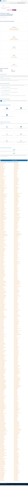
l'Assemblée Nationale (5, 84)
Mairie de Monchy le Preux (16, 370)
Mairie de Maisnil (15, 355)
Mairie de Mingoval (2, 368)
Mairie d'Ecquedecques (16, 262)
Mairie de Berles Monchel (2, 202)
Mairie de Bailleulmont (16, 188)
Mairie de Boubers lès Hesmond (17, 217)
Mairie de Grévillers (2, 297)
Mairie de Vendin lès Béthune (3, 458)
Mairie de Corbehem (2, 246)
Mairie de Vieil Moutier (16, 461)
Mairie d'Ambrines (2, 172)
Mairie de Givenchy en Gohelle (3, 291)
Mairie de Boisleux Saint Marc (3, 216)
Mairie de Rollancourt (2, 416)
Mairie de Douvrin (16, 258)
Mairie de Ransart (16, 406)
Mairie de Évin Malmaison (2, 273)
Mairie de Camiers (2, 233)
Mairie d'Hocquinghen (16, 319)
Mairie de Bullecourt (16, 227)
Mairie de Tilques (15, 450)
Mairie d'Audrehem (16, 181)
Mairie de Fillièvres (2, 278)
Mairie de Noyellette (16, 387)
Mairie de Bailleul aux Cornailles (3, 187)
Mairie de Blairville (2, 210)
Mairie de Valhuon (16, 455)
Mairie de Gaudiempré (16, 290)
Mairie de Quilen (15, 404)
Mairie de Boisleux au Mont (17, 215)
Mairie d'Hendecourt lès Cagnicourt (3, 309)
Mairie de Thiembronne (16, 448)
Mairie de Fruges (15, 288)
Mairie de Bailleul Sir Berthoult (3, 188)
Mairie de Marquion (2, 362)
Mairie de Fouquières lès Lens (3, 284)
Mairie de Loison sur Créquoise (3, 350)
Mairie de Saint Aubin (16, 424)
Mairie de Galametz (2, 289)
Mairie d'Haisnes (15, 301)
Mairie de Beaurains (2, 197)
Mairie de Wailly (15, 467)
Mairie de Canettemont (16, 235)
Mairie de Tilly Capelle (2, 450)
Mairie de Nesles (2, 378)
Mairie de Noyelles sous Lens (3, 387)
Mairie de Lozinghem (16, 353)
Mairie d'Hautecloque (16, 307)
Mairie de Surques (16, 445)
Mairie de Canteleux (16, 236)
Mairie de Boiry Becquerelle (3, 213)
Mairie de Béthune (2, 204)
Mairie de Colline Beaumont (3, 243)
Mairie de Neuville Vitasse (2, 381)
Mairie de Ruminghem (2, 420)
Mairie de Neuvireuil (16, 381)
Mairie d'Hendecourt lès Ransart (17, 309)
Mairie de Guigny (15, 299)
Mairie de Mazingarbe (16, 364)
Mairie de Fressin (2, 287)
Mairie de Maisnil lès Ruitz (2, 356)
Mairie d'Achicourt (16, 163)
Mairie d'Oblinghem (16, 388)
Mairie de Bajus (15, 189)
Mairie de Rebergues (16, 407)
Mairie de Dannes (16, 254)
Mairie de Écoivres (2, 261)
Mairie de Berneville (2, 203)
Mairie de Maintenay (2, 355)
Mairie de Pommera (16, 398)
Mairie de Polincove (2, 398)
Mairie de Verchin (16, 458)
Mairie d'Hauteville (2, 308)
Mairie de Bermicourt (16, 202)
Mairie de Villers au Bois (2, 462)
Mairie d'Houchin (2, 320)
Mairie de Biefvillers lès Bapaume (3, 208)
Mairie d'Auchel (1, 179)
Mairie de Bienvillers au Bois (17, 208)
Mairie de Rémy (1, 411)
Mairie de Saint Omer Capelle (17, 431)
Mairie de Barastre (2, 191)
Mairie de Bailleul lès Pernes (17, 187)
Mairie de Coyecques (16, 250)
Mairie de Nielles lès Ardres (3, 382)
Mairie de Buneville (16, 228)
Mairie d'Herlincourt (2, 313)
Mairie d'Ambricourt (16, 171)
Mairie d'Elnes (1, 264)
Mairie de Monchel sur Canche (3, 369)
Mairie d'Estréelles (16, 271)
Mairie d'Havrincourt (16, 308)
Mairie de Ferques (2, 276)
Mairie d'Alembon (16, 169)
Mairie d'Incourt (1, 325)
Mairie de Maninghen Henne (3, 358)
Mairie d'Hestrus (2, 318)
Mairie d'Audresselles (2, 182)
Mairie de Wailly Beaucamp (3, 468)
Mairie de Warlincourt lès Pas (17, 470)
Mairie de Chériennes (2, 240)
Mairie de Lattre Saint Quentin (17, 334)
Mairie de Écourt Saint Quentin (17, 261)
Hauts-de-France (18, 75)
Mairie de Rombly (16, 416)
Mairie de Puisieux (2, 401)
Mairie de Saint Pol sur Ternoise (3, 432)
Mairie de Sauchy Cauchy (16, 437)
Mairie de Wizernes (16, 478)
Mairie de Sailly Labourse (2, 422)
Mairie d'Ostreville (16, 391)
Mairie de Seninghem (16, 440)
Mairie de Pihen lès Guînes (2, 397)
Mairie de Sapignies (2, 436)
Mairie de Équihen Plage (2, 266)
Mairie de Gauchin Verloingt (3, 290)
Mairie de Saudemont (16, 438)
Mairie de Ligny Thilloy (16, 347)
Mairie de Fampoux (2, 274)
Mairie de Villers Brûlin (2, 463)
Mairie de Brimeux (2, 225)
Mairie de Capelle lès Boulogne (17, 328)
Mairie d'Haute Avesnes (2, 307)
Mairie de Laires (1, 333)
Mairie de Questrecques (2, 403)
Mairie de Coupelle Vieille (16, 248)
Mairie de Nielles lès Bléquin (17, 382)
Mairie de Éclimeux (16, 260)
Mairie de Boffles (15, 212)
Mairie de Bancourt (16, 190)
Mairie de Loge (1, 330)
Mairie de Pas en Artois (2, 394)
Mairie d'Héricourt (2, 312)
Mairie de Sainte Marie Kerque (3, 434)
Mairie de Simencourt (16, 443)
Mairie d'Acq (1, 165)
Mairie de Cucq (1, 253)
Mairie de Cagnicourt (2, 230)
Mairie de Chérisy (15, 240)
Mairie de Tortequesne (16, 452)
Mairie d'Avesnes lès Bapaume (3, 185)
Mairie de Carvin (1, 238)
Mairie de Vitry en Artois (16, 466)
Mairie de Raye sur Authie (2, 407)
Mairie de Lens (1, 341)
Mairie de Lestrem (16, 342)
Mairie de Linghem (16, 348)
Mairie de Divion (15, 256)
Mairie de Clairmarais (16, 241)
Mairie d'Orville (1, 391)
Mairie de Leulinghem (16, 343)
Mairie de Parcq (15, 335)
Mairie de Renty (15, 411)
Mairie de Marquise (16, 362)
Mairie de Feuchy (2, 277)
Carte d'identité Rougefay (14, 38)
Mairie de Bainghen (2, 189)
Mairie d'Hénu (1, 311)
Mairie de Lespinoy (2, 342)
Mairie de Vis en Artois (2, 466)
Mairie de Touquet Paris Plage (17, 337)
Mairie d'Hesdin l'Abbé (2, 317)
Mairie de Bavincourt (2, 193)
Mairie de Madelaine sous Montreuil (17, 330)
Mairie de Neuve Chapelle (16, 379)
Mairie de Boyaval (16, 222)
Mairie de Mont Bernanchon (17, 371)
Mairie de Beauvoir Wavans (3, 198)
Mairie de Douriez (2, 258)
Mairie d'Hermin (15, 314)
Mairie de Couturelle (2, 250)
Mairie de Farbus (15, 274)
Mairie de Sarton (2, 437)
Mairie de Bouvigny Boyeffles (3, 222)
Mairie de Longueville (16, 351)
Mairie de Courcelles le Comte (3, 249)
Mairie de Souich (2, 337)
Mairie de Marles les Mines (16, 361)
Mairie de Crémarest (2, 251)
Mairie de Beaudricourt (16, 194)
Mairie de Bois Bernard (2, 214)
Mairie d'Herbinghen (16, 311)
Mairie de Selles (15, 439)
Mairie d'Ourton (1, 392)
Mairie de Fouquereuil (2, 283)
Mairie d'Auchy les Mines (16, 180)
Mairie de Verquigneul (16, 459)
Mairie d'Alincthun (16, 170)
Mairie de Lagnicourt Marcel (17, 332)
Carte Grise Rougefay (14, 56)
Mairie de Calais (15, 230)
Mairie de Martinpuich (2, 363)
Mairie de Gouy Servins (16, 295)
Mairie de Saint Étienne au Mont (17, 425)
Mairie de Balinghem (2, 190)
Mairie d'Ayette (1, 186)
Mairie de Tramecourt (16, 453)
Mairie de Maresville (2, 361)
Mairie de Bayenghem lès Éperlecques (18, 193)
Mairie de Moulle (2, 375)
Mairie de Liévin (1, 346)
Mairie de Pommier (2, 399)
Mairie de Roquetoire (2, 417)
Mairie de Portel (15, 336)
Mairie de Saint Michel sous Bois (17, 430)
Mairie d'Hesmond (16, 317)
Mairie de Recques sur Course (17, 409)
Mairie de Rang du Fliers (2, 406)
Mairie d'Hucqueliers (16, 322)
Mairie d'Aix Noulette (2, 169)
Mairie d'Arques (15, 176)
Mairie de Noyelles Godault (3, 385)
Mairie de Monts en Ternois (17, 373)
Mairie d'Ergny (1, 267)
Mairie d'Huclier (1, 322)
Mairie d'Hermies (2, 314)
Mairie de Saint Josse (16, 427)
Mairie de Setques (16, 442)
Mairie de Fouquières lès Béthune (17, 283)
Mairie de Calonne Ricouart (3, 231)
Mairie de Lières (1, 345)
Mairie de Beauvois (16, 198)
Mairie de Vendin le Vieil (16, 457)
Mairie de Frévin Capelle (2, 288)
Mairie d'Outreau (15, 392)
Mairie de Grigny (15, 297)
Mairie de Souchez (2, 445)
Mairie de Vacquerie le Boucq (17, 454)
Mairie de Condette (16, 244)
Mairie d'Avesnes (2, 184)
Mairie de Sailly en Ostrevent (17, 421)
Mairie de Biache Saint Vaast (17, 207)
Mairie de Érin (15, 267)
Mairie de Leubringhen (2, 343)
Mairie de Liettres (16, 345)
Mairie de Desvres (16, 255)
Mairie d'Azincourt (16, 186)
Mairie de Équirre (15, 266)
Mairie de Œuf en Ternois (16, 480)
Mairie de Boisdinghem (16, 214)
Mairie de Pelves (15, 394)
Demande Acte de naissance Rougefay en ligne (14, 28)
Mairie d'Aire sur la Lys (16, 167)
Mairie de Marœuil (16, 363)
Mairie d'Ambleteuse (2, 171)
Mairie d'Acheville (2, 163)
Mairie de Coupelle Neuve (2, 248)
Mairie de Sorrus (2, 444)
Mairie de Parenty (16, 393)
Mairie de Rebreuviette (2, 408)
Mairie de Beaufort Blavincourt (3, 195)
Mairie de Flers (1, 279)
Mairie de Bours (1, 221)
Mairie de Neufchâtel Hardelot (17, 378)
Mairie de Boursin (16, 221)
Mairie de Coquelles (16, 245)
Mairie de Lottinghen (16, 352)
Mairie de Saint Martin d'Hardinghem (18, 429)
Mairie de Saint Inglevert (2, 427)
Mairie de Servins (2, 442)
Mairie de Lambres (16, 333)
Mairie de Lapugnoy (2, 334)
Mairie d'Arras (1, 177)
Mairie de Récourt (2, 409)
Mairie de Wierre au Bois (16, 473)
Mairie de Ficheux (16, 277)
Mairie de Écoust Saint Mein (3, 262)
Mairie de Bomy (15, 216)
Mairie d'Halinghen (2, 302)
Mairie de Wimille (15, 475)
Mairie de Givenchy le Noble (17, 291)
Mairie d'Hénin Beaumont (2, 310)
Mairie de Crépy (15, 251)
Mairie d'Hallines (15, 302)
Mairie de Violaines (16, 465)
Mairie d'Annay (1, 174)
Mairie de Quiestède (2, 404)
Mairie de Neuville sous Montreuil (17, 380)
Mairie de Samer (15, 435)
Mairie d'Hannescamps (16, 304)
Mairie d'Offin (15, 389)
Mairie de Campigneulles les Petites (3, 235)
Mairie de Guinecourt (2, 300)
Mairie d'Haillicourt (2, 301)
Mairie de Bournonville (16, 220)
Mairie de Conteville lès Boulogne (3, 245)
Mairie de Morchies (2, 374)
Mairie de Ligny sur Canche (3, 347)
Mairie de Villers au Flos (16, 462)
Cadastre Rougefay (14, 48)
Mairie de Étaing (1, 272)
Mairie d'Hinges (1, 319)
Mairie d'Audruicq (16, 182)
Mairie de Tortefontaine (2, 452)
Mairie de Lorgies (2, 352)
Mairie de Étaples (15, 272)
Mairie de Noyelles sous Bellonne (17, 386)
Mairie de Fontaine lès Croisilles (17, 281)
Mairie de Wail (1, 467)
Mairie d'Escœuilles (16, 268)
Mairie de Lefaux (2, 340)
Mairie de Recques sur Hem (3, 410)
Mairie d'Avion (15, 185)
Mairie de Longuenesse (2, 351)
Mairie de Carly (15, 237)
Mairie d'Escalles (1, 268)
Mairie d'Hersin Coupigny (16, 315)
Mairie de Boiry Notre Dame (17, 213)
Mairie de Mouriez (16, 375)
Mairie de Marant (15, 358)
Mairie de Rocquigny (16, 415)
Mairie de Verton (15, 460)
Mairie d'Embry (15, 264)
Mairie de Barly (1, 192)
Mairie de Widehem (2, 473)
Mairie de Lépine (15, 341)
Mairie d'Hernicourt (2, 315)
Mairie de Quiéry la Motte (16, 403)
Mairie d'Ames (15, 172)
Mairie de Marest (15, 360)
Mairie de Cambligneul (2, 232)
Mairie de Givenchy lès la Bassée (3, 292)
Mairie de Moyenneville (2, 376)
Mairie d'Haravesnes (16, 305)
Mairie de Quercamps (16, 402)
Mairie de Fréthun (16, 287)
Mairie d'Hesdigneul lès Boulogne (3, 316)
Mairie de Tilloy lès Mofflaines (17, 449)
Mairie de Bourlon (2, 220)
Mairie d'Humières (2, 324)
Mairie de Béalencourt (2, 194)
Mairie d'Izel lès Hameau (2, 327)
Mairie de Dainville (2, 254)
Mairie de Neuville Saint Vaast (3, 380)
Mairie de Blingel (2, 212)
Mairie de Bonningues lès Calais (3, 217)
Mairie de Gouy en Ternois (16, 294)
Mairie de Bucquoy (16, 226)
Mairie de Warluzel (16, 471)
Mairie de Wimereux (2, 475)
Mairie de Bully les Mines (2, 228)
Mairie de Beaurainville (16, 197)
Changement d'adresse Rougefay (14, 65)
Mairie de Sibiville (2, 443)
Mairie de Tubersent (2, 454)
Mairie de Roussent (16, 417)
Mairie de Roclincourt (2, 415)
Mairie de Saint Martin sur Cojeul (3, 430)
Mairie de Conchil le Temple (17, 243)
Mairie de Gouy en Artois (2, 294)
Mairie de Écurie (1, 263)
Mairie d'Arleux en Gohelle (2, 176)
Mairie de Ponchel (2, 336)
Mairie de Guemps (2, 299)
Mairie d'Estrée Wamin (2, 271)
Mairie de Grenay (15, 296)
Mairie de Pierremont (2, 396)
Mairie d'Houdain (16, 320)
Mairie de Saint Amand (2, 424)
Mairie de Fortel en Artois (16, 282)
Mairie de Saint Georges (2, 426)
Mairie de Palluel (2, 393)
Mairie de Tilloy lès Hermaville (3, 449)
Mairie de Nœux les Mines (2, 388)
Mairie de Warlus (2, 471)
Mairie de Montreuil (2, 373)
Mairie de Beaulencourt (16, 195)
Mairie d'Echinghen (2, 260)
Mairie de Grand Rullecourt (3, 296)
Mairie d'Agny (1, 167)
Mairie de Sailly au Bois (2, 421)
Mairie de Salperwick (2, 435)
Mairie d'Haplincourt (2, 305)
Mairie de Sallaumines (16, 434)
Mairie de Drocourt (2, 259)
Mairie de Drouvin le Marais (17, 259)
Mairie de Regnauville (16, 410)
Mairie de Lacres (1, 332)
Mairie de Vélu (1, 457)
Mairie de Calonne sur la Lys (17, 231)
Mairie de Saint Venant (16, 433)
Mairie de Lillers (1, 348)
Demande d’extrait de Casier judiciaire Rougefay (14, 39)
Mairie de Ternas (2, 447)
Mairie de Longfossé (16, 350)
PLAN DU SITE (4, 483)
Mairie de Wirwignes (16, 476)
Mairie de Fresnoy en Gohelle (17, 286)
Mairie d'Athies (15, 177)
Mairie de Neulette (2, 379)
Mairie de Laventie (2, 335)
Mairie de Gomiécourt (16, 292)
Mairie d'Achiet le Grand (2, 164)
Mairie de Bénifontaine (16, 200)
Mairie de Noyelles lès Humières (17, 385)
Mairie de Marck (1, 359)
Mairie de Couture (2, 329)
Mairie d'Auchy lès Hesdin (2, 180)
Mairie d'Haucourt (2, 306)
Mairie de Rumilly (15, 419)
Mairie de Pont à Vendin (16, 399)
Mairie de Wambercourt (16, 468)
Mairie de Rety (1, 412)
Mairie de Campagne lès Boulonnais (17, 233)
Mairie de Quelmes (2, 402)
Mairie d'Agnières (15, 166)
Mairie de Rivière (2, 414)
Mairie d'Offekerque (2, 389)
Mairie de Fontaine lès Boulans (3, 281)
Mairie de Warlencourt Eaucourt (3, 470)
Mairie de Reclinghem (16, 408)
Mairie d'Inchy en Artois (16, 324)
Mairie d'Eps (15, 265)
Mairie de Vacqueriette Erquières (3, 455)
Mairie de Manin (1, 357)
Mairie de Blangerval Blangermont (17, 210)
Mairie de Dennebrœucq (2, 255)
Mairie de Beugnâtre (2, 205)
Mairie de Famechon (16, 273)
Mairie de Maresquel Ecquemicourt (3, 360)
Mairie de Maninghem (16, 357)
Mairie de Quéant (16, 401)
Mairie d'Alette (1, 170)
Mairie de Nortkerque (16, 384)
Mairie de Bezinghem (2, 207)
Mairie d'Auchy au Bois (16, 179)
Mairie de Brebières (16, 223)
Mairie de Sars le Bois (16, 436)
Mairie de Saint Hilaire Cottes (17, 426)
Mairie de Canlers (2, 236)
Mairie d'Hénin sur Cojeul (16, 310)
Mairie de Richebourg (16, 412)
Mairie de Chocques (2, 241)
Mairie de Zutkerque (2, 480)
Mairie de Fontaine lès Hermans (3, 282)
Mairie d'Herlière (15, 329)
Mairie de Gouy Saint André (3, 295)
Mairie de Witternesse (16, 477)
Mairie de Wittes (1, 478)
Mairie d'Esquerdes (2, 269)
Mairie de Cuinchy (16, 253)
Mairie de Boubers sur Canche (3, 218)
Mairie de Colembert (16, 242)
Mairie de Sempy (2, 440)
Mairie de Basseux (16, 192)
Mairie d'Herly (15, 313)
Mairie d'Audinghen (2, 181)
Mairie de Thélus (15, 447)
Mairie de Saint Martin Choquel (3, 429)
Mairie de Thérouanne (2, 448)
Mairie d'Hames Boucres (2, 304)
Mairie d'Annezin (2, 175)
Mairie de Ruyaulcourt (16, 420)
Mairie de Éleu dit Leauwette (17, 263)
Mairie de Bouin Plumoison (16, 218)
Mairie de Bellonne (2, 200)
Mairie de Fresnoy (2, 286)
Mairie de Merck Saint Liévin (17, 366)
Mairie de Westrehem (2, 472)
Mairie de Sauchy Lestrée (2, 438)
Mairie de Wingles (2, 476)
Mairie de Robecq (16, 414)
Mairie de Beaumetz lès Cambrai (3, 196)
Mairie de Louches (2, 353)
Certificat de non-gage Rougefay (14, 57)
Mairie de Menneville (2, 365)
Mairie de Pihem (15, 396)
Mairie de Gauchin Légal (16, 289)
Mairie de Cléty (1, 242)
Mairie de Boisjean (2, 215)
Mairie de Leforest (16, 340)
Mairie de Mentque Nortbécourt (17, 365)
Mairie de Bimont (15, 209)
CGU (6, 483)
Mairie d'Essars (15, 269)
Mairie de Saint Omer (2, 431)
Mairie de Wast (15, 338)
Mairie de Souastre (16, 444)
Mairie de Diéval (1, 256)
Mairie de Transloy (2, 338)
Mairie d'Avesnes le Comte (16, 184)
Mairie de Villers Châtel (16, 463)
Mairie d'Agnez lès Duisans (3, 166)
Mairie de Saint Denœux (2, 425)
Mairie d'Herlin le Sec (16, 312)
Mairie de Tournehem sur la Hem (3, 453)
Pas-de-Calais (12, 75)
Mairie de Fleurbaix (16, 279)
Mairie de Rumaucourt (2, 419)
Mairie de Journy (15, 327)
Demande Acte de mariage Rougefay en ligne (14, 29)
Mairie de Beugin (15, 204)
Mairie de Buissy (1, 227)
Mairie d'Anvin (15, 175)
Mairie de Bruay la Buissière (17, 225)
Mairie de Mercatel (2, 366)
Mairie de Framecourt (16, 284)
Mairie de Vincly (1, 465)
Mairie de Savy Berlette (2, 439)
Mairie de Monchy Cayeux (2, 370)
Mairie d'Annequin (16, 174)
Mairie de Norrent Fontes (16, 383)
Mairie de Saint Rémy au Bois (17, 432)
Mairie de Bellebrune (16, 199)
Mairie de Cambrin (16, 232)
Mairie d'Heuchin (15, 318)
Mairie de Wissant (2, 477)
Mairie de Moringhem (16, 374)
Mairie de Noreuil (2, 383)
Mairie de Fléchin (15, 278)
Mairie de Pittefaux (16, 397)
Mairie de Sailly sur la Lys (16, 422)
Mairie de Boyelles (2, 223)
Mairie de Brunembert (2, 226)
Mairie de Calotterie (2, 328)
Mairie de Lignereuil (16, 346)
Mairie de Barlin (15, 191)
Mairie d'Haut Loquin (16, 306)
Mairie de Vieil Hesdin (2, 461)
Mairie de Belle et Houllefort (3, 199)
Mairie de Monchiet (16, 369)
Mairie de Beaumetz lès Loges (17, 196)
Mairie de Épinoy (2, 265)
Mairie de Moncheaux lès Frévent (17, 368)
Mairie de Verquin (2, 460)
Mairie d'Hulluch (2, 323)
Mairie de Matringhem (2, 364)
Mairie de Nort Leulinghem (3, 384)
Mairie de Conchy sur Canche (3, 244)
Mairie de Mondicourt (2, 371)
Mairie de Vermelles (2, 459)
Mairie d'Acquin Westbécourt (17, 165)
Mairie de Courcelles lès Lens (17, 249)
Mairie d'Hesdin (15, 316)
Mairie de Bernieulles (16, 203)
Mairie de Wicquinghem (16, 472)
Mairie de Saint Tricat (2, 433)
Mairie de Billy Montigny (2, 209)
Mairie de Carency (2, 237)
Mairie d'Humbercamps (16, 323)
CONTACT (1, 483)
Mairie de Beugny (16, 205)
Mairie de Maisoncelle (16, 356)
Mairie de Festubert (16, 276)
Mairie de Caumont (16, 239)
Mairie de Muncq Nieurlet (16, 376)
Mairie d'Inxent (15, 325)
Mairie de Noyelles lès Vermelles (3, 386)
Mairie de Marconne (16, 359)
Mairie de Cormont (16, 246)
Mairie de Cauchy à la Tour (16, 238)
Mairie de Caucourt (2, 239)
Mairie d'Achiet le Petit (16, 164)
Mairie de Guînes (15, 300)
